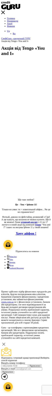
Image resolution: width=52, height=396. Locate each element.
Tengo (38, 224)
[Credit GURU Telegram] (4, 286)
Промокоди (12, 21)
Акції (9, 23)
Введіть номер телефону (13, 363)
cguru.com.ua (7, 302)
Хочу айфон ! (26, 233)
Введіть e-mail (8, 369)
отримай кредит (29, 222)
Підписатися (35, 366)
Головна (11, 18)
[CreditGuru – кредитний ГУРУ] (10, 9)
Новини (11, 26)
